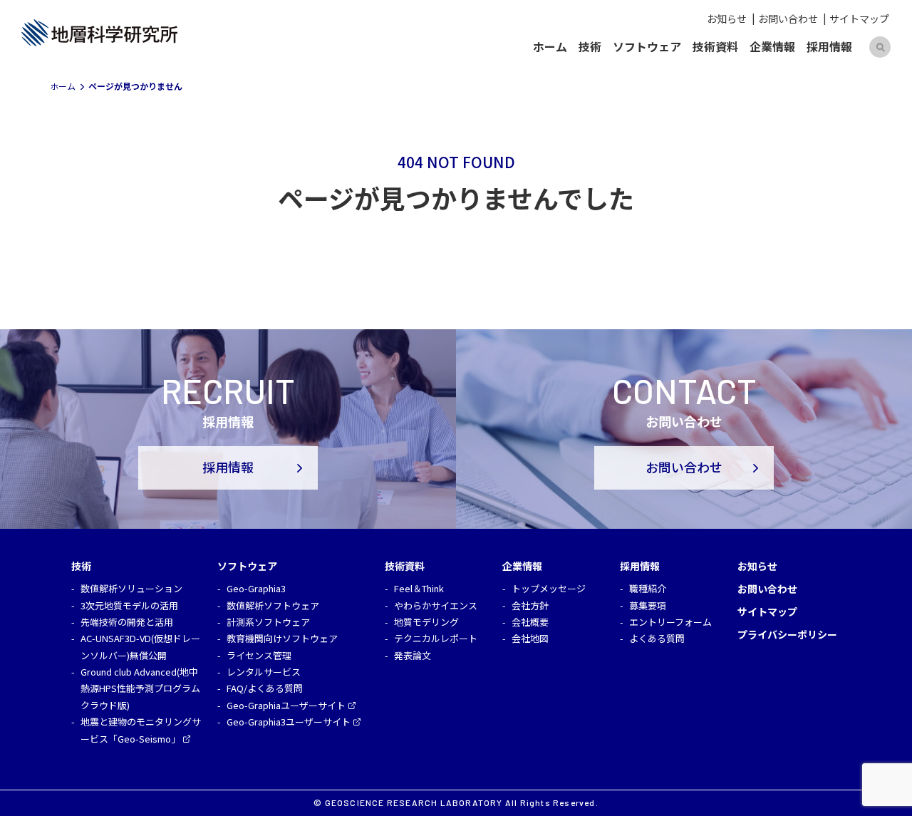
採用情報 (829, 46)
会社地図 (530, 638)
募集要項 (647, 605)
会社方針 (530, 605)
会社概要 (530, 622)
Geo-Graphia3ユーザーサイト (289, 721)
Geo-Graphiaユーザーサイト (286, 705)
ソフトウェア (647, 46)
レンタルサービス (264, 671)
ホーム (550, 46)
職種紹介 (647, 588)
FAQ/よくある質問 (265, 688)
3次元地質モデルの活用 (129, 605)
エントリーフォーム (670, 622)
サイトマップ (859, 18)
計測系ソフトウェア (268, 622)
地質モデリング (426, 622)
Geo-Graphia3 (256, 588)
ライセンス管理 (259, 655)
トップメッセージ (549, 588)
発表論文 (412, 655)
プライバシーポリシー (787, 634)
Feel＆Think (419, 588)
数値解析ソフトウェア (273, 605)
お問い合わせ (788, 18)
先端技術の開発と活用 (127, 622)
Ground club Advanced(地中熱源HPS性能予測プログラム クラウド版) (140, 688)
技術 (590, 46)
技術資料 (715, 46)
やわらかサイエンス (435, 605)
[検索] (880, 47)
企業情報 (772, 46)
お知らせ (727, 18)
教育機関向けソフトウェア (282, 638)
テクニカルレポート (435, 638)
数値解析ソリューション (131, 588)
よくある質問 (657, 638)
